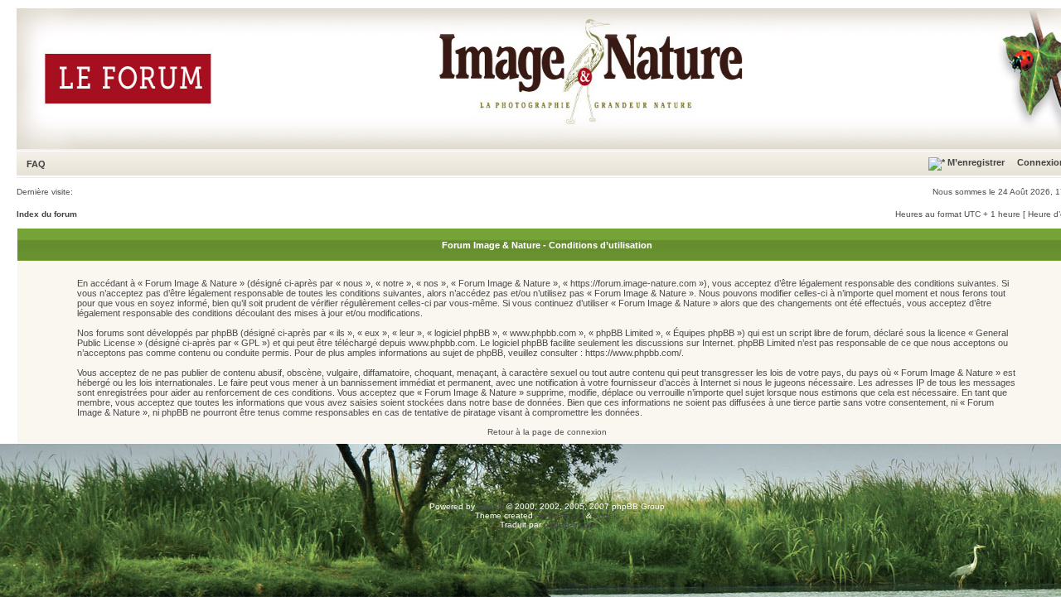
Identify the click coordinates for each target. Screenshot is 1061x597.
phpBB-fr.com (569, 524)
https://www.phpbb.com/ (633, 353)
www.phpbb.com (442, 343)
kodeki (606, 515)
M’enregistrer (975, 162)
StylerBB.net (559, 515)
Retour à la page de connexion (547, 431)
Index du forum (47, 214)
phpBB (490, 506)
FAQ (36, 164)
